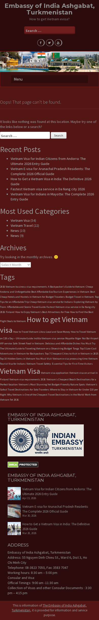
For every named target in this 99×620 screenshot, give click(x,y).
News (15, 230)
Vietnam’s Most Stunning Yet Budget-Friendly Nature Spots (52, 384)
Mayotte (69, 338)
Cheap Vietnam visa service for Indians (51, 302)
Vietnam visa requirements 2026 (27, 379)
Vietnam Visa (20, 220)
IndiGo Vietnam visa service (49, 338)
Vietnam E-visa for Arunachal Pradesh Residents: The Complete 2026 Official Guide (55, 509)
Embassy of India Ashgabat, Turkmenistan (50, 9)
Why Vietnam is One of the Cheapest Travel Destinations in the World (45, 394)
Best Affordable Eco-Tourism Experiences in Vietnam (60, 291)
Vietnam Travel (22, 225)
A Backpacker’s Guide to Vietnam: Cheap (70, 286)
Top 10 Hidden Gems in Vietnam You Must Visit (26, 358)
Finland (10, 312)
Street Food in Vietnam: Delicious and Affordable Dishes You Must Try (56, 343)
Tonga (76, 348)
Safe (15, 343)
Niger (78, 338)
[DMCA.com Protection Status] (23, 464)
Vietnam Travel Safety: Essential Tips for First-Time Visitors (59, 363)
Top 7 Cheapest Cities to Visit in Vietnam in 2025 (71, 353)
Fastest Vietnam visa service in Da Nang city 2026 (48, 189)
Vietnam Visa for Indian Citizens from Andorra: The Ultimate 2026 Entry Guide (56, 491)
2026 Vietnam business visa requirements (23, 286)
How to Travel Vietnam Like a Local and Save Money (41, 331)
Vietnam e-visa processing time (70, 358)
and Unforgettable (20, 291)
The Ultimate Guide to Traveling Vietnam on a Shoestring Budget (36, 348)
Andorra (4, 291)
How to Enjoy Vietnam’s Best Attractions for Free (42, 312)
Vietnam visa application (55, 372)
